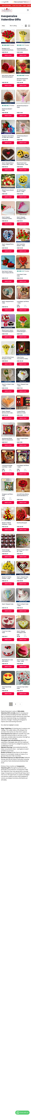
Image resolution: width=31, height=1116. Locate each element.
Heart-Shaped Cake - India (22, 385)
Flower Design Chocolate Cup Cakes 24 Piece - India (6, 550)
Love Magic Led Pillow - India (23, 302)
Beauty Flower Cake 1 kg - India (23, 550)
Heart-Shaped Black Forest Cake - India (8, 163)
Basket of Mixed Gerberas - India (6, 523)
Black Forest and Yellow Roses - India (22, 163)
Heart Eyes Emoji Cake (6, 687)
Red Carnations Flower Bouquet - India (21, 330)
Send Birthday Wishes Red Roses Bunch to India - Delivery (23, 494)
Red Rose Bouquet (22, 523)
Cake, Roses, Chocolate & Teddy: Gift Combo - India (22, 358)
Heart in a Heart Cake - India (8, 385)
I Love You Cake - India (6, 631)
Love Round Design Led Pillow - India (7, 466)
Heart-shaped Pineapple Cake (21, 631)
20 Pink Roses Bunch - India (23, 106)
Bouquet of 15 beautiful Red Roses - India (8, 49)
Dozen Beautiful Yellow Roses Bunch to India (22, 49)
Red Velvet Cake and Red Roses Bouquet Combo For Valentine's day (8, 76)
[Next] (20, 704)
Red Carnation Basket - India (21, 244)
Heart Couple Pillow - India (23, 439)
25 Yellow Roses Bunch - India (21, 190)
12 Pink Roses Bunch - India (23, 136)
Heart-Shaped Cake (7, 604)
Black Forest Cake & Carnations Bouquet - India (8, 330)
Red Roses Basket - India (7, 109)
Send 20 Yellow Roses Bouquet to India (8, 358)
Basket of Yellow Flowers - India (6, 577)
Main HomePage (6, 5)
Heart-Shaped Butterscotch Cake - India (7, 412)
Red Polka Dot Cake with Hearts (7, 660)
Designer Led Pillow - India (7, 494)
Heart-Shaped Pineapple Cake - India (22, 217)
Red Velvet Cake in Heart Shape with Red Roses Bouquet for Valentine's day (8, 272)
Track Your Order (17, 5)
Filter (3, 26)
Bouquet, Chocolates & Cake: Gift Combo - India (8, 136)
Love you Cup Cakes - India (23, 687)
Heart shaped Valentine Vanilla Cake (7, 217)
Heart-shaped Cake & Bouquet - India (22, 577)
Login (24, 5)
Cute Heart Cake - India (22, 275)
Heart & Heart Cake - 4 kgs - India (23, 660)
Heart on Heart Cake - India (22, 604)
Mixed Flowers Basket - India (8, 190)
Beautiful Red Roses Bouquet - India (22, 79)
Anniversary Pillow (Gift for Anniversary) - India (8, 439)
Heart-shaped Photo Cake (8, 244)
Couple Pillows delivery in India (21, 412)
